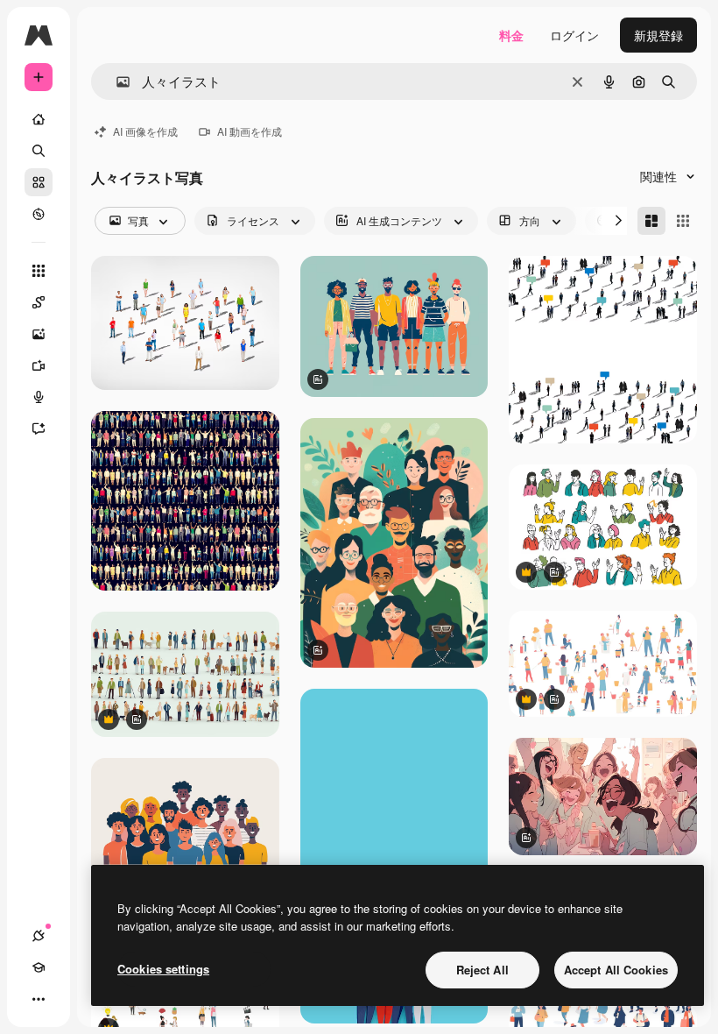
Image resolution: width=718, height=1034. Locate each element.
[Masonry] (651, 221)
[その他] (39, 999)
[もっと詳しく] (39, 214)
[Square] (683, 221)
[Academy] (39, 967)
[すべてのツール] (39, 271)
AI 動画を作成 (249, 131)
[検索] (39, 151)
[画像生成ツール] (39, 334)
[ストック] (39, 182)
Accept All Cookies (616, 969)
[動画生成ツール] (39, 365)
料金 (511, 35)
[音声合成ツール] (39, 397)
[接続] (39, 936)
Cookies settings (163, 968)
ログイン (574, 35)
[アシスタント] (39, 428)
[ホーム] (39, 119)
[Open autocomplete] (116, 82)
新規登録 (658, 35)
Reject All (482, 969)
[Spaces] (39, 302)
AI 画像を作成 (145, 131)
